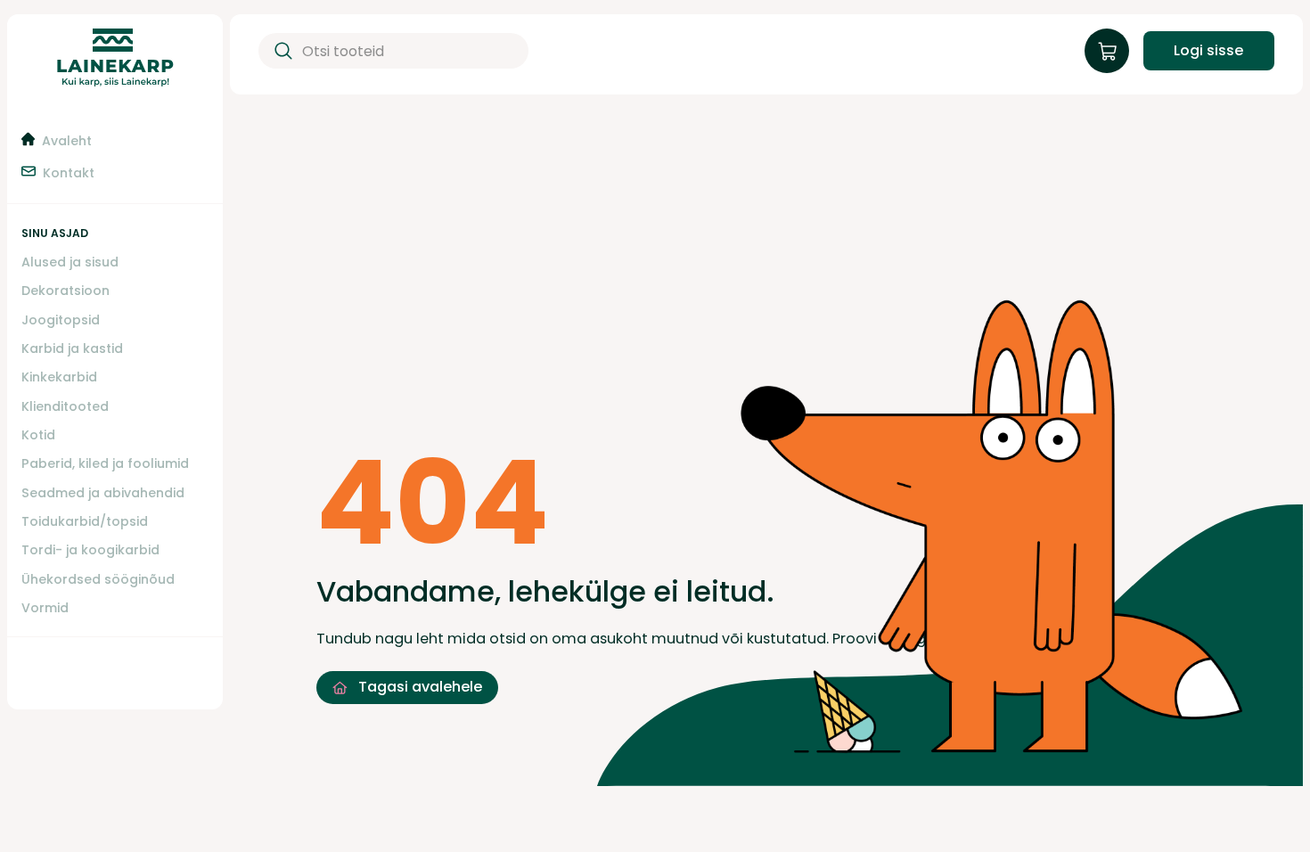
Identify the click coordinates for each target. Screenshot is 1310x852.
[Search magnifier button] (279, 51)
